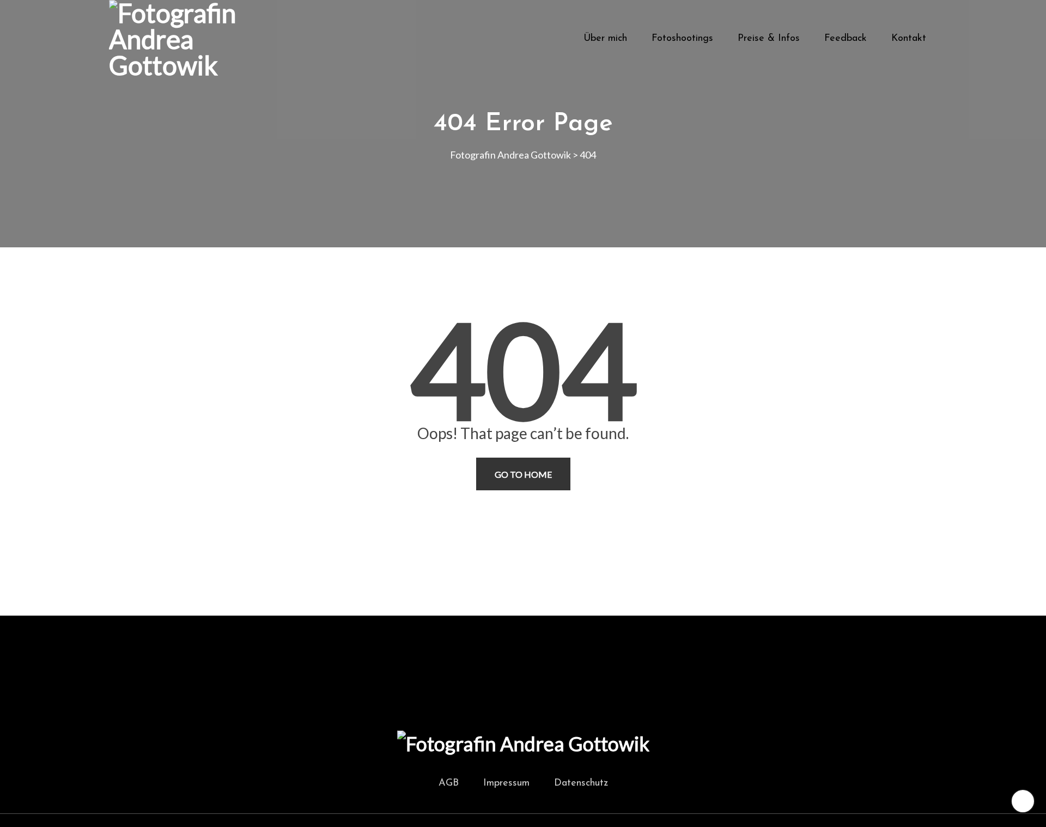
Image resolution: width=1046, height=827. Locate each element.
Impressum (506, 783)
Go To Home (523, 474)
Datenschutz (581, 783)
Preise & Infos (769, 39)
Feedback (845, 39)
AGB (449, 783)
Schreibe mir (722, 640)
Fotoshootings (682, 39)
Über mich (605, 39)
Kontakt (908, 39)
